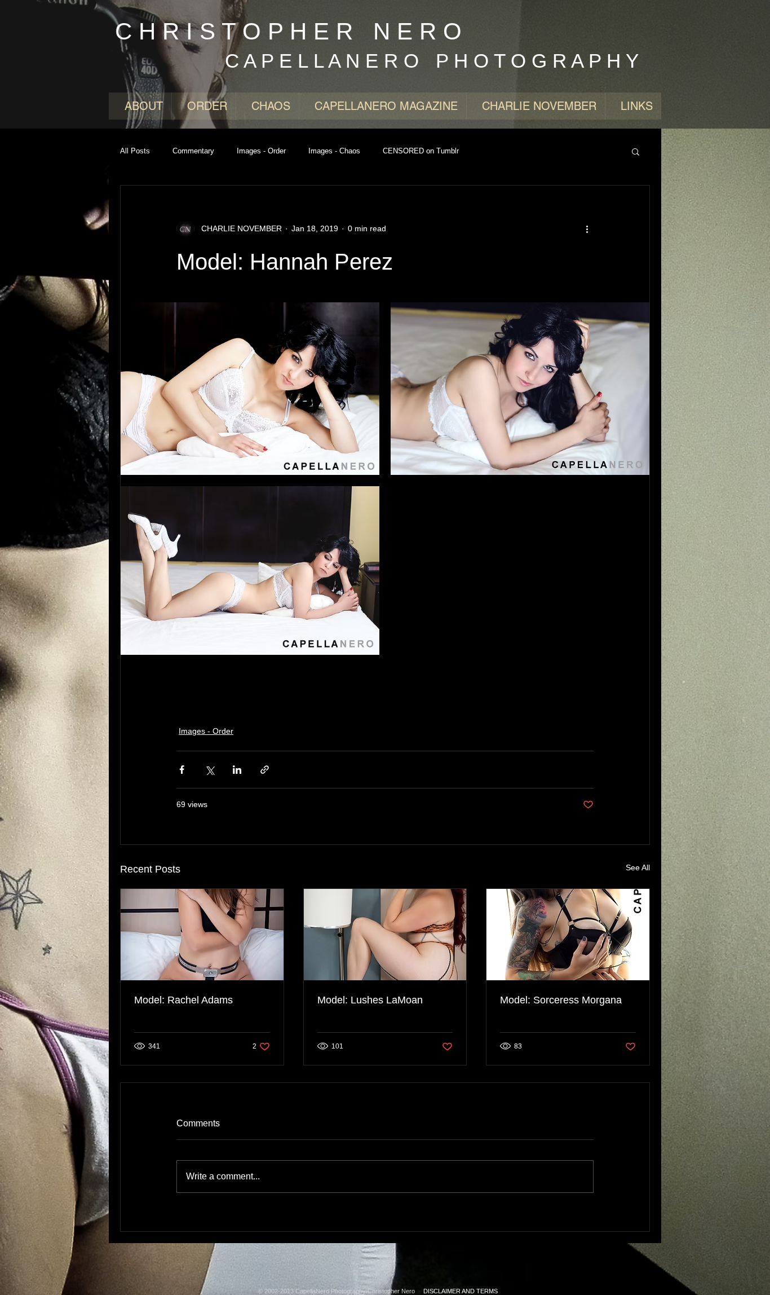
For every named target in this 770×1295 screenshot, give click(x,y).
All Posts (135, 151)
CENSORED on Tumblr (421, 151)
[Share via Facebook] (181, 769)
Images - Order (261, 151)
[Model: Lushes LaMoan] (385, 934)
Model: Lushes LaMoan (370, 1000)
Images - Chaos (334, 151)
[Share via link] (264, 769)
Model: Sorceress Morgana (561, 1000)
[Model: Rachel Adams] (202, 934)
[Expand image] (250, 388)
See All (638, 867)
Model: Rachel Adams (183, 1000)
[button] (635, 151)
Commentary (193, 151)
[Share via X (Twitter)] (209, 769)
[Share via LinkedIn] (237, 769)
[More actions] (587, 228)
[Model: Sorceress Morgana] (567, 934)
